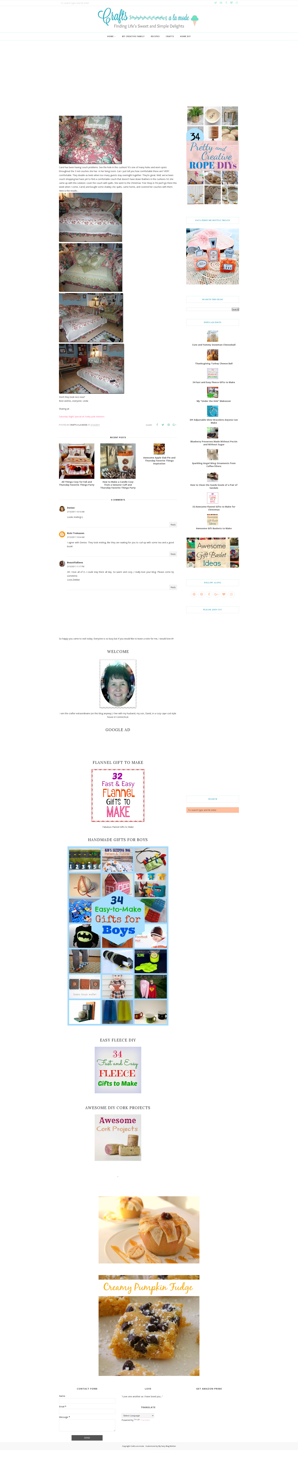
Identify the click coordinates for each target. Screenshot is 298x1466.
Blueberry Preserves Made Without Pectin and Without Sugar (213, 443)
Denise (71, 507)
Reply (173, 524)
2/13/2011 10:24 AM (75, 537)
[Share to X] (162, 424)
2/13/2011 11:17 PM (75, 566)
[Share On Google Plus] (174, 424)
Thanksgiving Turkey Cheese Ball (214, 363)
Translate (145, 1420)
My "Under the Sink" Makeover (214, 401)
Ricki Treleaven (75, 533)
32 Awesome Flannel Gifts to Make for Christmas (213, 508)
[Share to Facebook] (157, 424)
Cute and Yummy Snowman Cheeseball (213, 344)
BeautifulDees (75, 562)
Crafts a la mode (137, 1446)
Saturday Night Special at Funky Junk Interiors (81, 416)
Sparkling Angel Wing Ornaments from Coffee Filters (214, 465)
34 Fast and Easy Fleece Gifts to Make (214, 382)
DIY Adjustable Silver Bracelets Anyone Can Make (214, 421)
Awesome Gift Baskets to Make (214, 528)
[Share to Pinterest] (168, 424)
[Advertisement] (149, 74)
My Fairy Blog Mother (167, 1446)
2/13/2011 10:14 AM (75, 511)
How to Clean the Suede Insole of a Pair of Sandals (213, 486)
